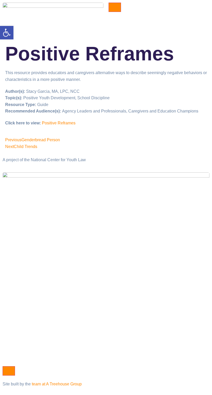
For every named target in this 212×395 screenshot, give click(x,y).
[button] (6, 32)
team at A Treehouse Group (57, 384)
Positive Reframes (58, 123)
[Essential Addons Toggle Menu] (115, 7)
